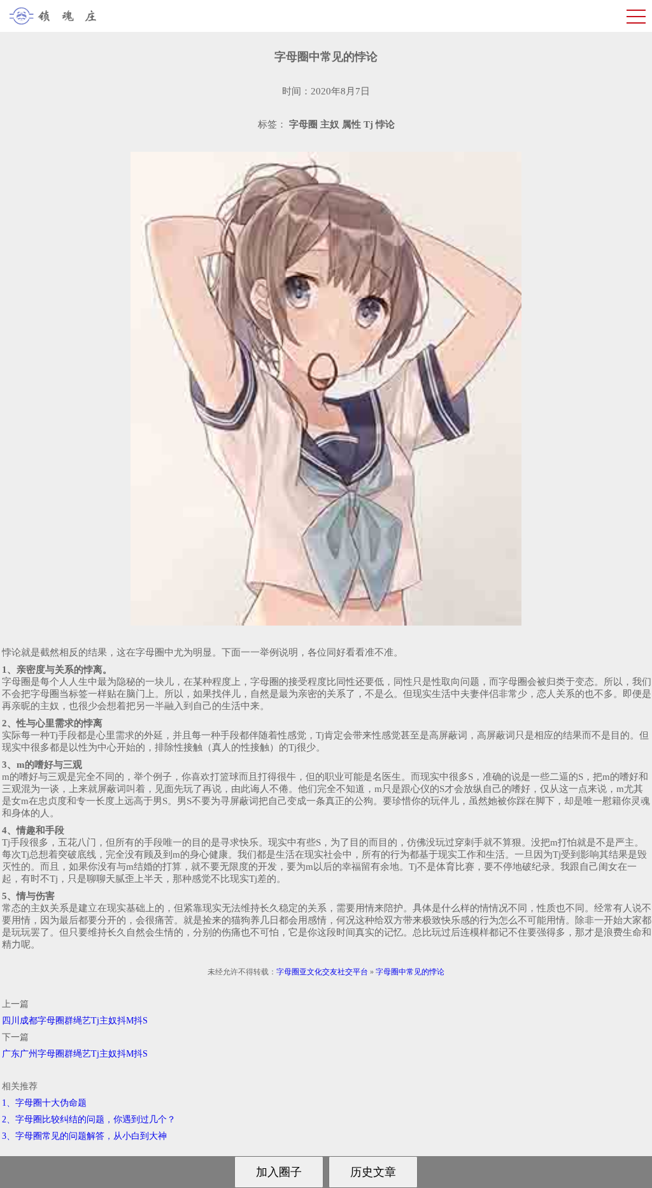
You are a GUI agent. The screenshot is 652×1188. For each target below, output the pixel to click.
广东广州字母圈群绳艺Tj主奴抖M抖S (75, 1054)
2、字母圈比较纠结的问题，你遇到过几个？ (89, 1119)
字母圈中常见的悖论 (410, 971)
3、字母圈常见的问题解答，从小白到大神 (84, 1136)
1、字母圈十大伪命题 (44, 1103)
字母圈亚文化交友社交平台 (322, 971)
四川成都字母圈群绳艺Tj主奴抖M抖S (75, 1020)
